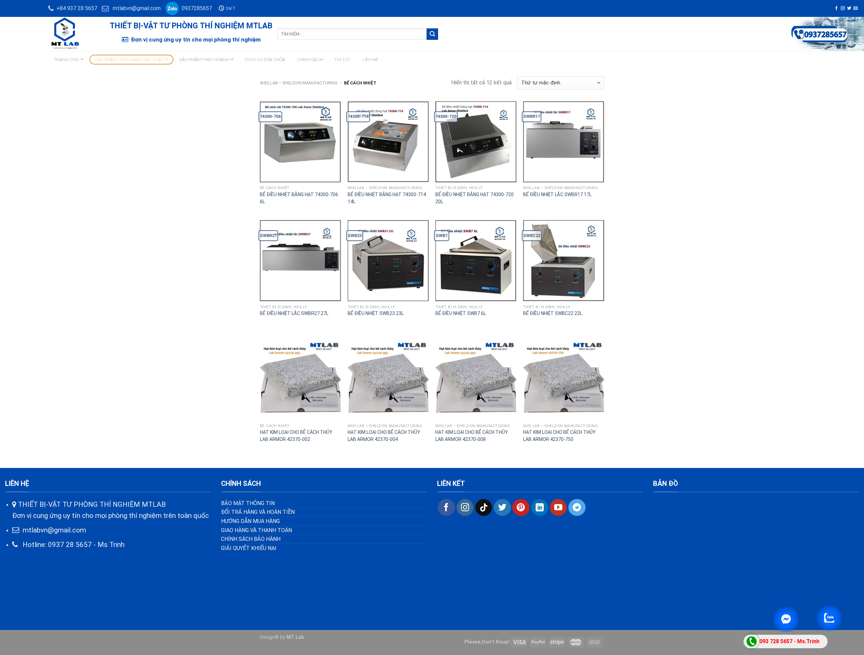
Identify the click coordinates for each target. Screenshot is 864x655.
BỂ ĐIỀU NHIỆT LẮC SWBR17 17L (557, 194)
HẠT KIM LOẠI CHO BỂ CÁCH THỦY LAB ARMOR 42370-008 (471, 435)
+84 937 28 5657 (75, 8)
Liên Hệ (370, 59)
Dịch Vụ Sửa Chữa (265, 59)
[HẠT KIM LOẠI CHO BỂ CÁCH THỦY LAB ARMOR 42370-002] (300, 379)
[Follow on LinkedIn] (539, 507)
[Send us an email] (856, 8)
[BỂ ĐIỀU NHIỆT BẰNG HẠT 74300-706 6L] (300, 141)
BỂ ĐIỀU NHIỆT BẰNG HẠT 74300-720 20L (474, 198)
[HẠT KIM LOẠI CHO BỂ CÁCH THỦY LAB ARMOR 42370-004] (388, 379)
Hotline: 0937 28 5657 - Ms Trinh (71, 545)
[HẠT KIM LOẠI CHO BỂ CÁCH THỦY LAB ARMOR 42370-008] (475, 379)
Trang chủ (66, 59)
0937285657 (195, 8)
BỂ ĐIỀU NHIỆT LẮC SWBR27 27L (294, 313)
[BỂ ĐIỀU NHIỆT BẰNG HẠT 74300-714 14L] (388, 141)
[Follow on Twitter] (849, 8)
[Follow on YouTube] (558, 507)
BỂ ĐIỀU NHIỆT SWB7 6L (460, 313)
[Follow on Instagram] (843, 8)
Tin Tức (342, 59)
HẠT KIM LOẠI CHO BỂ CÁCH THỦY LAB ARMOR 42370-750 (559, 435)
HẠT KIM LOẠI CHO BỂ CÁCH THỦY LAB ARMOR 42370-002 (296, 435)
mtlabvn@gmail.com (137, 8)
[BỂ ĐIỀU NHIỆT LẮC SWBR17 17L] (563, 141)
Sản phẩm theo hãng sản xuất (129, 59)
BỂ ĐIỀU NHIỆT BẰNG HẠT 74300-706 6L (299, 198)
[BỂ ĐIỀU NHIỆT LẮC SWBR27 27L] (300, 260)
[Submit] (432, 34)
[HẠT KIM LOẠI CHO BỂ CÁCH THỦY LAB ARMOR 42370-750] (563, 379)
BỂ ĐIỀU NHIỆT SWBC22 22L (552, 313)
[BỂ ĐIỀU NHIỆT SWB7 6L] (475, 260)
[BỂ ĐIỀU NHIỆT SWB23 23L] (388, 260)
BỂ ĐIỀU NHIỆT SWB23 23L (376, 313)
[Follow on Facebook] (836, 8)
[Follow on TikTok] (483, 507)
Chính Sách (310, 59)
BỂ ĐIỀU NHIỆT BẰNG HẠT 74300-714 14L (387, 198)
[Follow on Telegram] (576, 507)
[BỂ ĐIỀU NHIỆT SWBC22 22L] (563, 260)
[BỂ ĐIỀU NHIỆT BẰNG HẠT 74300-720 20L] (475, 141)
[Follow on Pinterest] (520, 507)
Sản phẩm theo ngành (204, 59)
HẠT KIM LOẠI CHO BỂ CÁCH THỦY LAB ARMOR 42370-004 (384, 435)
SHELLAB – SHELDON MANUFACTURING (299, 82)
